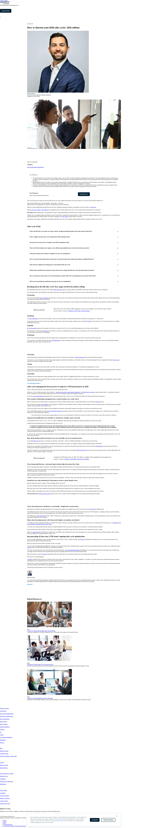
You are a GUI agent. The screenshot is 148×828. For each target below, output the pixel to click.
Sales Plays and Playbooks (6, 716)
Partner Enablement (5, 727)
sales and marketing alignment (54, 411)
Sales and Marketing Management (35, 167)
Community (3, 778)
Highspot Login (4, 776)
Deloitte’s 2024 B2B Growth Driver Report (77, 459)
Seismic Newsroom (4, 798)
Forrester (29, 547)
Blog (1, 748)
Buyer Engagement (4, 719)
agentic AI (44, 554)
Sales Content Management (6, 713)
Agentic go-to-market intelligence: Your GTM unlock (40, 698)
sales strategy (65, 216)
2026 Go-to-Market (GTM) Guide (8, 756)
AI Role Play (3, 711)
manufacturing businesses (73, 392)
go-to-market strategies (38, 396)
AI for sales (81, 539)
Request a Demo (4, 765)
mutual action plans (80, 357)
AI (0, 732)
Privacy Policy (59, 820)
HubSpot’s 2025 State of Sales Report (78, 311)
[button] (116, 816)
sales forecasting (37, 532)
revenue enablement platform (73, 550)
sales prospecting (44, 298)
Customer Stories (4, 753)
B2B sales (58, 289)
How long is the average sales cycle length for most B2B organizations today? (50, 242)
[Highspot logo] (5, 4)
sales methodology (55, 340)
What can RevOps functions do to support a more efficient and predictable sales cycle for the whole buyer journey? (59, 248)
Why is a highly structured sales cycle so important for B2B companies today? (50, 236)
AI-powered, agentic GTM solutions (39, 210)
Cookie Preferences (8, 824)
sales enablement (41, 515)
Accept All (95, 819)
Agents (1, 734)
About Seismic (3, 790)
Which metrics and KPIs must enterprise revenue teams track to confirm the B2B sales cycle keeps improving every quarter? (62, 270)
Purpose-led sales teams (44, 493)
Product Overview (4, 708)
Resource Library (4, 751)
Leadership (2, 793)
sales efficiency (45, 404)
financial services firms (61, 392)
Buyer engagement (31, 328)
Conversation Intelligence (6, 737)
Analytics (2, 729)
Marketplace (3, 784)
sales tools (91, 509)
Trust (4, 823)
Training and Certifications (6, 781)
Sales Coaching (4, 724)
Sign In (6, 0)
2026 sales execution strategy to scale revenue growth (40, 664)
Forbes (30, 559)
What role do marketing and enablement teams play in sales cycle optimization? (50, 281)
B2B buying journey (81, 450)
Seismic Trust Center (5, 803)
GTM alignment (99, 446)
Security (2, 742)
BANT (89, 321)
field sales (98, 401)
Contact (2, 0)
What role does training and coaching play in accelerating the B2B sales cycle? (50, 264)
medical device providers (89, 392)
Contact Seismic (4, 801)
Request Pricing (4, 768)
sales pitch (44, 330)
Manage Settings (108, 819)
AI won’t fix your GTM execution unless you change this (41, 630)
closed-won (93, 207)
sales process (116, 360)
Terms (4, 820)
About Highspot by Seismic (6, 773)
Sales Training (3, 721)
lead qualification (33, 318)
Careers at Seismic (4, 795)
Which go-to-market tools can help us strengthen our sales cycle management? (50, 253)
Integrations (3, 740)
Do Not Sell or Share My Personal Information (14, 826)
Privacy (5, 822)
